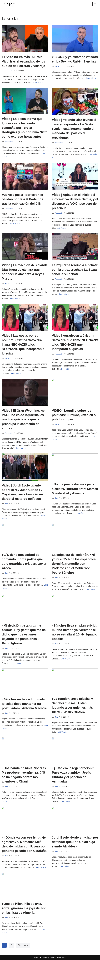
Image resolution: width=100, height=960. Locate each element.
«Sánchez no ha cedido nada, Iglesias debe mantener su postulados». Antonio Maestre (24, 703)
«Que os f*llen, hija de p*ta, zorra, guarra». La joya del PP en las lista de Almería (23, 908)
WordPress (61, 957)
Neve (36, 957)
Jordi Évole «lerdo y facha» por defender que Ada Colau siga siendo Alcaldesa (75, 842)
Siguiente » (23, 945)
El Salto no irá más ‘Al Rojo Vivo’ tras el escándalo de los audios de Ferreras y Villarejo (23, 61)
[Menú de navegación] (95, 4)
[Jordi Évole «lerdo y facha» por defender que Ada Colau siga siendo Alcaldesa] (75, 820)
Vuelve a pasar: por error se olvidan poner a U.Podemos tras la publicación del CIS (22, 199)
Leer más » (38, 83)
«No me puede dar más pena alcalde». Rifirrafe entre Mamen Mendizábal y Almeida (75, 488)
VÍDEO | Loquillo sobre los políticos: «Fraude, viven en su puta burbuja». (75, 415)
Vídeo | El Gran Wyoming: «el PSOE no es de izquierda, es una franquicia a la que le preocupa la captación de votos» (23, 419)
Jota (6, 504)
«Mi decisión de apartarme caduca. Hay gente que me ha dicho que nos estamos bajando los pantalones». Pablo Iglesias (24, 634)
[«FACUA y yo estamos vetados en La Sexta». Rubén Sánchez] (75, 38)
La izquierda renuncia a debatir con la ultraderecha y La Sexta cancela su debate (75, 269)
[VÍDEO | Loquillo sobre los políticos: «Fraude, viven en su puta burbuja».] (75, 392)
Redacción (9, 71)
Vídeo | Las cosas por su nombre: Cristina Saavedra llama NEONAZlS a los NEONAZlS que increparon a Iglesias (23, 344)
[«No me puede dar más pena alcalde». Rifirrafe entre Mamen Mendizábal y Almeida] (75, 466)
